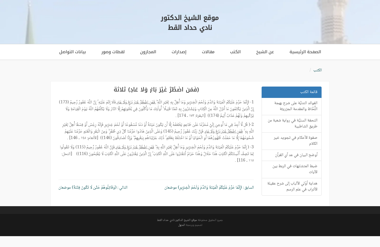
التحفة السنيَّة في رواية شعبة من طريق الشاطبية (292, 123)
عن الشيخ (265, 52)
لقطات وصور (113, 52)
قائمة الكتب (308, 92)
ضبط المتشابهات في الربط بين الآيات (294, 169)
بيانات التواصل (72, 52)
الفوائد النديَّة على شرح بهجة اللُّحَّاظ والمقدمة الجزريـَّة (295, 106)
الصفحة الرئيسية (305, 52)
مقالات (208, 52)
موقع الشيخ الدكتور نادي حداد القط (177, 220)
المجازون (148, 52)
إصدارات (179, 52)
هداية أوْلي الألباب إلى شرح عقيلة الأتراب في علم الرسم (292, 186)
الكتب (235, 52)
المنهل (181, 225)
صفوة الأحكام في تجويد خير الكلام (295, 140)
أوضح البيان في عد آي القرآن (296, 155)
